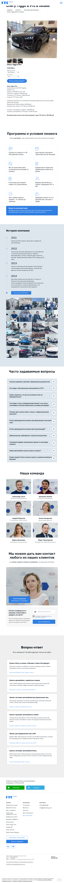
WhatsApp (16, 787)
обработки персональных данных (43, 617)
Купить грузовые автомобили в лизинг (24, 715)
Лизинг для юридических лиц (11, 813)
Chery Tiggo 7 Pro (11, 824)
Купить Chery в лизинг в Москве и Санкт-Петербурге (30, 663)
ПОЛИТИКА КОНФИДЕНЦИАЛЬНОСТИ (15, 864)
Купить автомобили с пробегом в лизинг (25, 680)
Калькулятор (10, 822)
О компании (26, 805)
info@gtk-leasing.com (46, 807)
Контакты (25, 810)
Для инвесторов (27, 815)
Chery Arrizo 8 (10, 829)
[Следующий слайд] (54, 39)
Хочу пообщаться (44, 622)
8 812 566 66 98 (44, 805)
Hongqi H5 (9, 827)
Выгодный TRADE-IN (12, 819)
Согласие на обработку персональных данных (19, 862)
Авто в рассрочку (28, 813)
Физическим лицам (12, 805)
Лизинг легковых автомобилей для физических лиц (29, 697)
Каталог (18, 10)
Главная (9, 10)
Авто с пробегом (11, 810)
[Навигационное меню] (61, 3)
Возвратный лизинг (12, 816)
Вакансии (25, 807)
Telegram (36, 787)
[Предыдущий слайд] (10, 39)
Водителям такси (11, 807)
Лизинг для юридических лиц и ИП (23, 733)
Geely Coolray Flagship (12, 832)
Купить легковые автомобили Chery (23, 751)
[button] (17, 81)
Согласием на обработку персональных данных (22, 881)
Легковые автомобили (31, 10)
